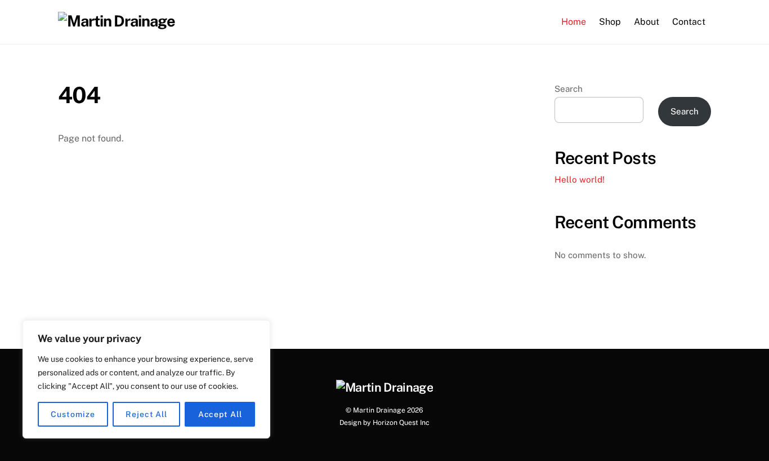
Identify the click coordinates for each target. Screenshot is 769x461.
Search (569, 89)
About (646, 21)
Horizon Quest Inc (401, 422)
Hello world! (580, 179)
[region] (146, 379)
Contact (688, 21)
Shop (610, 21)
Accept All (220, 414)
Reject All (146, 414)
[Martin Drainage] (116, 21)
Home (573, 21)
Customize (73, 414)
